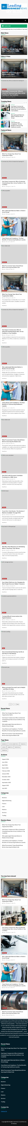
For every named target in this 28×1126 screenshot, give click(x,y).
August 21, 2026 (10, 76)
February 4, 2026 (10, 655)
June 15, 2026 (10, 241)
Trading (4, 507)
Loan (3, 648)
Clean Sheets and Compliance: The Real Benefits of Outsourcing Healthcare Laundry (13, 404)
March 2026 (5, 768)
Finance (4, 471)
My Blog (14, 12)
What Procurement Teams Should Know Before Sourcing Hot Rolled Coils (12, 734)
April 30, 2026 (9, 269)
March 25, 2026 (10, 514)
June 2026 (4, 762)
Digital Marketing (6, 800)
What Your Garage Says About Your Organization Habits (11, 714)
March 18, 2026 (10, 585)
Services (4, 45)
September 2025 (6, 782)
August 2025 (5, 785)
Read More (4, 305)
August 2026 (5, 759)
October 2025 (5, 779)
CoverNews (22, 1121)
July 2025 (4, 788)
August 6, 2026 (10, 214)
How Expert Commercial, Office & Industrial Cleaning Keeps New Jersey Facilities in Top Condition (13, 49)
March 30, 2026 (10, 479)
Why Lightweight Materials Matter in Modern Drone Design (17, 116)
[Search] (25, 20)
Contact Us (4, 1111)
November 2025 (6, 776)
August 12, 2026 (10, 53)
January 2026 (5, 773)
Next (18, 704)
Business (4, 70)
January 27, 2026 (10, 691)
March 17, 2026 (10, 619)
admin (4, 53)
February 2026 (6, 771)
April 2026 (5, 765)
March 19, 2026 (10, 550)
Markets (10, 747)
